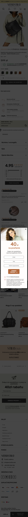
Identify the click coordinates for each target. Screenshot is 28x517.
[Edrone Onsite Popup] (14, 258)
